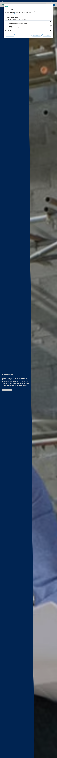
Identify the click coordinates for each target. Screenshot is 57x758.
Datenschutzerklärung (9, 13)
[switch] (51, 21)
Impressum (18, 13)
